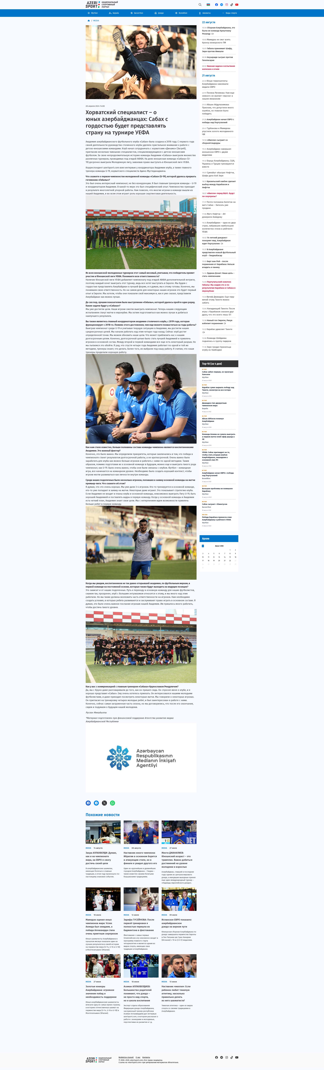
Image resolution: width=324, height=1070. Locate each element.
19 (214, 561)
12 (214, 557)
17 (203, 561)
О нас (138, 1057)
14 (224, 557)
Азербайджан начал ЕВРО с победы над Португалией (218, 474)
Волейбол (183, 13)
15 (230, 557)
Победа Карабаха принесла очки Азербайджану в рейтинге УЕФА (217, 518)
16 (235, 557)
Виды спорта (231, 13)
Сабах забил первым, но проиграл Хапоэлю (217, 373)
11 (208, 557)
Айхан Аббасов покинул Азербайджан (213, 419)
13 (219, 557)
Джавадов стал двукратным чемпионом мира (214, 404)
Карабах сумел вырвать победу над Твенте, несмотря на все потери (218, 388)
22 (230, 561)
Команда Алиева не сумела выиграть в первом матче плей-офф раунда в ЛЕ (218, 436)
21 (224, 561)
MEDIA (96, 20)
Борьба (116, 13)
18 (208, 561)
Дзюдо (161, 13)
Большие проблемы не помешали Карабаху (217, 489)
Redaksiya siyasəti (126, 1057)
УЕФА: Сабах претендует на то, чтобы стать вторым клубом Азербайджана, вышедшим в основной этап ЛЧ (216, 456)
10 (203, 557)
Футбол (94, 13)
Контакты (146, 1057)
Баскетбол (138, 13)
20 (219, 561)
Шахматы (206, 13)
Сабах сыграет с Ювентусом (214, 504)
